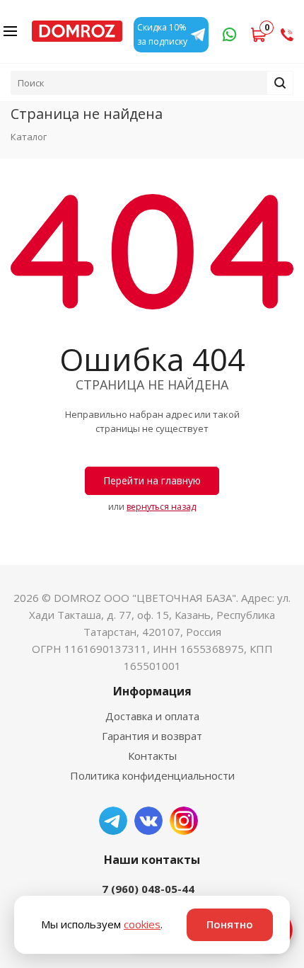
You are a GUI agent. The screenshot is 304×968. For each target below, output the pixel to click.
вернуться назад (161, 507)
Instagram (184, 821)
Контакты (152, 755)
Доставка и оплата (152, 716)
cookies (142, 924)
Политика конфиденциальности (152, 775)
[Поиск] (280, 83)
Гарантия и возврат (152, 736)
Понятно (229, 924)
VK (148, 821)
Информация (152, 691)
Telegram (113, 821)
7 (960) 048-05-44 (148, 889)
